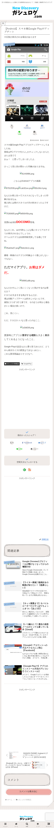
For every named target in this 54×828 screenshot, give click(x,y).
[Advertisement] (27, 398)
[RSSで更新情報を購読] (30, 469)
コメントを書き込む (28, 791)
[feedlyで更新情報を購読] (24, 469)
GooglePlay (27, 364)
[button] (34, 132)
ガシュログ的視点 (13, 364)
